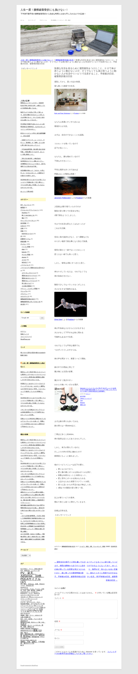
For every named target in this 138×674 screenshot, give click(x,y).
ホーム (22, 20)
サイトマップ (31, 20)
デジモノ (23, 244)
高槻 (22, 231)
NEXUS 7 (25, 262)
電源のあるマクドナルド (29, 275)
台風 (23, 617)
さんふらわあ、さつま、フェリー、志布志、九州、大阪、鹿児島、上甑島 (32, 589)
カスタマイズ (25, 296)
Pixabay (79, 198)
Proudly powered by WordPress (29, 665)
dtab (23, 249)
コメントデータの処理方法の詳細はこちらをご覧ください (85, 653)
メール (58, 630)
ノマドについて (25, 265)
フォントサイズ (26, 607)
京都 (22, 228)
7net (81, 400)
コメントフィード (26, 336)
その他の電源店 (27, 286)
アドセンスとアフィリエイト (30, 210)
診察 (29, 640)
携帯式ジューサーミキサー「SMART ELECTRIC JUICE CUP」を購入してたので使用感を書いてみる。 (33, 105)
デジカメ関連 (26, 254)
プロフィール (43, 20)
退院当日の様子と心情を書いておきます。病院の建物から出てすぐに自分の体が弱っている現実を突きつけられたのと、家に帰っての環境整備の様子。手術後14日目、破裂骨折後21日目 (70, 569)
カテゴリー (25, 595)
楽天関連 (23, 223)
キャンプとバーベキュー (28, 220)
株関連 (23, 207)
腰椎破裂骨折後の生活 (68, 546)
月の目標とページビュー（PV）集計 (61, 20)
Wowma (82, 402)
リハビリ (36, 609)
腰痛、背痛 (24, 632)
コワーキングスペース (29, 273)
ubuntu (24, 257)
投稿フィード (25, 334)
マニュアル (24, 291)
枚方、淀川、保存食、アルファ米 (31, 619)
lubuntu (24, 252)
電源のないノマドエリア (29, 281)
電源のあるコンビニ (28, 278)
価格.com (83, 405)
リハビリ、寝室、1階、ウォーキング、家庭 (92, 546)
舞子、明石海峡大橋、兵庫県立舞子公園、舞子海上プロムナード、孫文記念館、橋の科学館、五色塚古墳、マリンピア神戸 (33, 636)
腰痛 (37, 630)
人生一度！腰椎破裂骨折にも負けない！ (44, 9)
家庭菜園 (23, 241)
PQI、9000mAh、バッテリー (30, 570)
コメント (59, 598)
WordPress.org (25, 339)
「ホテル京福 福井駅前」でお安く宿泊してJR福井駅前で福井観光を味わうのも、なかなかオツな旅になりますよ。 (33, 518)
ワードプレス (35, 611)
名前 (57, 621)
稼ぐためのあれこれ (28, 215)
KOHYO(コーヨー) (27, 233)
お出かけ (23, 226)
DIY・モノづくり (26, 205)
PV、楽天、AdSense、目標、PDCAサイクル (32, 577)
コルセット (26, 597)
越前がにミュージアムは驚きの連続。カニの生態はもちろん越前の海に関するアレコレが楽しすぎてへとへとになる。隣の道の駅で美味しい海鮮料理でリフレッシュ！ (33, 497)
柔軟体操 (24, 621)
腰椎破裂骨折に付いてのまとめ (30, 301)
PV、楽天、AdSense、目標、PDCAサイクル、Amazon (33, 584)
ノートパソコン (26, 600)
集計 (23, 218)
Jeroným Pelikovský (62, 198)
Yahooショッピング (86, 398)
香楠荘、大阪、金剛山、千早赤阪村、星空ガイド (33, 642)
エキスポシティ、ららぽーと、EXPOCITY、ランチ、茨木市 (30, 592)
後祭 (28, 617)
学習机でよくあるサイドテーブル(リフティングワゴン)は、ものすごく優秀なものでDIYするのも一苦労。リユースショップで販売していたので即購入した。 (33, 389)
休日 (23, 613)
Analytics (24, 212)
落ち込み (24, 640)
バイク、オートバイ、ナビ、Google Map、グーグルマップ (33, 603)
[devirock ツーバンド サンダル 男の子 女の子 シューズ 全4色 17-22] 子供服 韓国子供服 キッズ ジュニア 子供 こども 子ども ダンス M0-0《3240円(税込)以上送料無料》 (98, 389)
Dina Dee (58, 319)
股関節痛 (35, 628)
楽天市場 (82, 396)
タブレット (25, 599)
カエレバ (88, 393)
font (23, 569)
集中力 (33, 640)
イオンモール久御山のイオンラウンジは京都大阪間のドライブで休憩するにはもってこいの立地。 (33, 412)
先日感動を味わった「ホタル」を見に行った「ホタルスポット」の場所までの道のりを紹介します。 (33, 173)
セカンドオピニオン (37, 597)
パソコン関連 (26, 246)
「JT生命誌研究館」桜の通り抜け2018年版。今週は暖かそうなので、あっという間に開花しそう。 (33, 151)
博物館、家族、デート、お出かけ (31, 615)
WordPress (24, 587)
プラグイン (24, 294)
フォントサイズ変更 (38, 607)
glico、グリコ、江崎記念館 (33, 569)
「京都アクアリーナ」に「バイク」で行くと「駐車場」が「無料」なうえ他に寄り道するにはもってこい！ (33, 142)
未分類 (23, 304)
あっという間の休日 (27, 191)
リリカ (25, 611)
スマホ (24, 260)
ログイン (23, 331)
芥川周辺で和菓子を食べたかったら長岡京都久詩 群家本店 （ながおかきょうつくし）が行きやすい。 (33, 126)
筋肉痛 (29, 628)
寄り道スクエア (27, 283)
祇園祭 (23, 628)
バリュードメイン (28, 605)
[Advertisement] (70, 529)
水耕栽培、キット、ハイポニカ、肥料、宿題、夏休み (32, 625)
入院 (27, 613)
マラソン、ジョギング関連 (29, 288)
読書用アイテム (25, 239)
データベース (33, 598)
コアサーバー (34, 595)
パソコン (39, 605)
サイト (57, 638)
